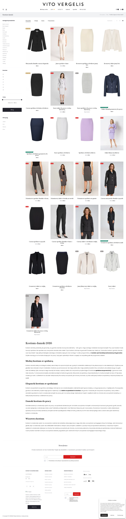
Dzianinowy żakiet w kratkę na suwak (62, 198)
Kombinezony (6, 36)
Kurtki (4, 38)
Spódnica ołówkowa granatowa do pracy (37, 154)
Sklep (107, 14)
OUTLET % (60, 9)
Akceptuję (104, 515)
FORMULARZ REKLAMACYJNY (69, 479)
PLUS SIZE (83, 9)
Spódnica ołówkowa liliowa (87, 153)
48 (3, 90)
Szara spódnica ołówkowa (62, 153)
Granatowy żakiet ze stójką (37, 286)
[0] (116, 9)
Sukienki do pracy (48, 484)
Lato (4, 124)
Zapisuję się (72, 456)
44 (3, 84)
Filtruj (12, 110)
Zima (4, 129)
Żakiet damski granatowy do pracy (111, 109)
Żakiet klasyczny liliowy (112, 153)
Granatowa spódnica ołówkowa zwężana (62, 287)
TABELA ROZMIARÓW (68, 487)
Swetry (4, 59)
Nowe (42, 21)
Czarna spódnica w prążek (37, 241)
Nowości (4, 42)
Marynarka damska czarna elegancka (37, 63)
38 (3, 77)
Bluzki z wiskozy (48, 479)
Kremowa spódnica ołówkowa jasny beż (87, 64)
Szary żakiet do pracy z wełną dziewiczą (62, 108)
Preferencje (120, 515)
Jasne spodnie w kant (62, 63)
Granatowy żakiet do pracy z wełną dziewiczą (37, 331)
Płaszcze (5, 49)
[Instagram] (33, 486)
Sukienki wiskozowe (48, 482)
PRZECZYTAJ (34, 507)
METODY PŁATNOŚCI (67, 482)
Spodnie (75, 9)
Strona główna (102, 14)
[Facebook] (27, 486)
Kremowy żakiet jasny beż (112, 63)
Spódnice (5, 53)
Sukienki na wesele (48, 474)
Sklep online (45, 9)
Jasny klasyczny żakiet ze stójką (87, 286)
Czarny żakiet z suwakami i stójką (87, 241)
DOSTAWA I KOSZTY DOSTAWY (70, 484)
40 (3, 79)
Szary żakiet (112, 286)
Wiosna (4, 127)
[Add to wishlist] (47, 28)
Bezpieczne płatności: (87, 477)
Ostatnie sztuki (6, 45)
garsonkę (46, 348)
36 (3, 74)
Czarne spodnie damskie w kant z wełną (62, 242)
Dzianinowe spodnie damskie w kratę (37, 198)
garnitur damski (56, 348)
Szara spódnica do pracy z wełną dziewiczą (87, 108)
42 (3, 82)
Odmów (112, 515)
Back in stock (6, 24)
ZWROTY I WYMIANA (68, 476)
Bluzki (4, 28)
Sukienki (68, 9)
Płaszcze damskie (48, 492)
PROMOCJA (5, 51)
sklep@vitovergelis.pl (30, 481)
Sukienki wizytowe (48, 476)
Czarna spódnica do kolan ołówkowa (37, 108)
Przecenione (51, 21)
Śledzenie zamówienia (68, 474)
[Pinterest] (30, 486)
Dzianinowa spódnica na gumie (87, 198)
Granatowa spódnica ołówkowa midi (112, 242)
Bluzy (4, 30)
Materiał (4, 40)
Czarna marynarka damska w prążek (112, 198)
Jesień (4, 121)
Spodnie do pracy (48, 487)
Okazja (36, 21)
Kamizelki (5, 32)
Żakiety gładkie (48, 490)
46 (3, 87)
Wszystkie (28, 21)
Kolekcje (4, 34)
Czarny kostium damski (32, 430)
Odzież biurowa (6, 43)
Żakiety (4, 63)
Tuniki (4, 61)
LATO (52, 9)
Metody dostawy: (86, 471)
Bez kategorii (5, 26)
